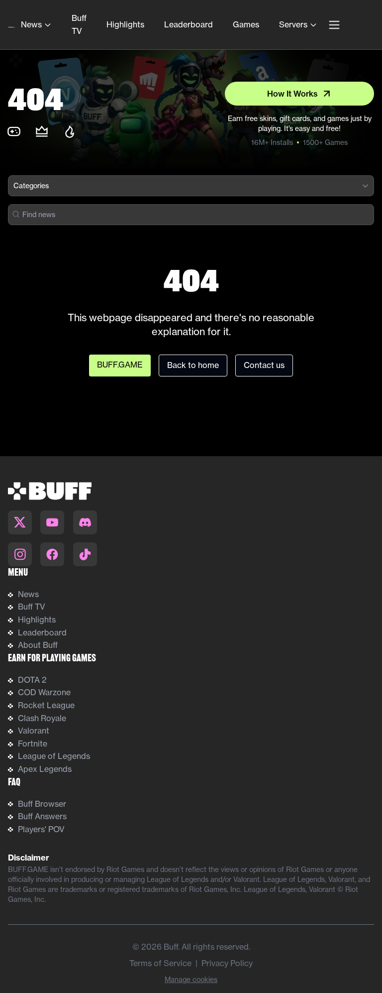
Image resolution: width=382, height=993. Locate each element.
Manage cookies (191, 979)
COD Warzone (44, 692)
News (31, 24)
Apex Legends (45, 769)
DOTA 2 (32, 680)
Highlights (125, 24)
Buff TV (79, 24)
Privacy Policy (227, 963)
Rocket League (46, 705)
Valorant (33, 731)
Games (246, 24)
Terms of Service (160, 963)
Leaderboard (188, 24)
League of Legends (54, 756)
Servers (293, 24)
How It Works (292, 94)
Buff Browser (42, 804)
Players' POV (41, 829)
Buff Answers (42, 816)
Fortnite (32, 743)
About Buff (38, 645)
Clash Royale (42, 718)
